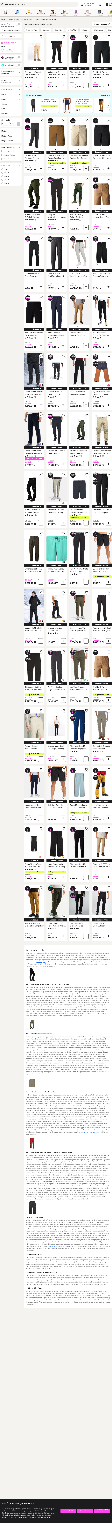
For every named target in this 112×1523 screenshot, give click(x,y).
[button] (77, 66)
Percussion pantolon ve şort (58, 1246)
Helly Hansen (98, 30)
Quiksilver (46, 30)
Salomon (85, 30)
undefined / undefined (12, 30)
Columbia (58, 30)
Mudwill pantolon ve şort (91, 1132)
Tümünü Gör (104, 95)
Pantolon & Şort (51, 19)
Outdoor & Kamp (26, 19)
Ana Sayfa (3, 19)
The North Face (31, 30)
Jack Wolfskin (71, 30)
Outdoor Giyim (39, 19)
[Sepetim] (100, 4)
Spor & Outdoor (14, 19)
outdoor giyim (40, 962)
